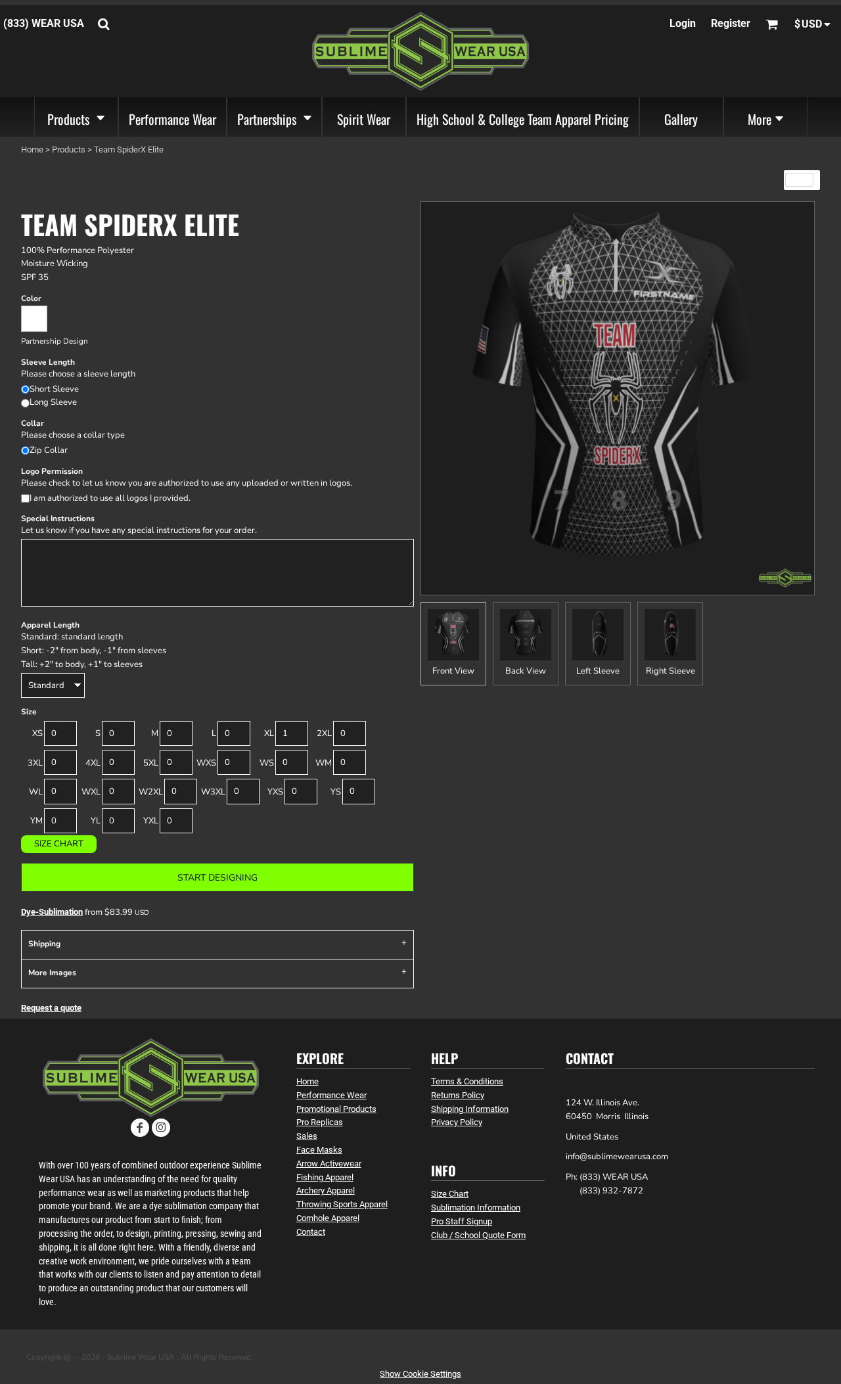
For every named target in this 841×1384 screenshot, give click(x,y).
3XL (35, 763)
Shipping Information (470, 1109)
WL (36, 792)
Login (683, 23)
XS (37, 733)
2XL (324, 733)
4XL (93, 763)
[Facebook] (140, 1128)
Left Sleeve (598, 671)
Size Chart (58, 844)
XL (269, 733)
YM (36, 821)
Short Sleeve (54, 389)
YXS (275, 792)
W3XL (213, 792)
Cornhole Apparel (327, 1218)
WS (267, 763)
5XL (150, 763)
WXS (206, 763)
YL (96, 821)
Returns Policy (457, 1095)
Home (32, 149)
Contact (310, 1232)
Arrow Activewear (328, 1163)
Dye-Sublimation (52, 912)
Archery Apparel (325, 1190)
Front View (453, 671)
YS (335, 792)
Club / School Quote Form (478, 1235)
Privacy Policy (456, 1122)
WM (323, 763)
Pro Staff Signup (461, 1221)
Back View (525, 671)
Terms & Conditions (467, 1081)
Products (68, 149)
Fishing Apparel (324, 1177)
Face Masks (319, 1150)
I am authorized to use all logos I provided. (110, 498)
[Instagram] (161, 1128)
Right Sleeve (670, 671)
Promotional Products (336, 1109)
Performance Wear (331, 1095)
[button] (76, 117)
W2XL (151, 792)
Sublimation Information (475, 1207)
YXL (150, 821)
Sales (306, 1136)
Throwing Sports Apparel (342, 1204)
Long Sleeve (53, 402)
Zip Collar (49, 450)
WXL (91, 792)
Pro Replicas (319, 1122)
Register (730, 23)
